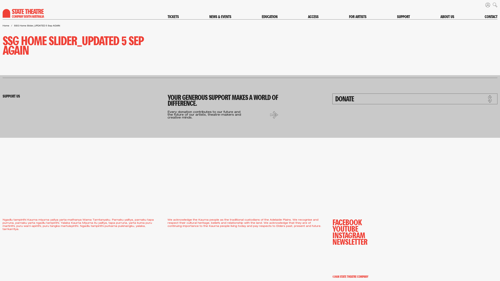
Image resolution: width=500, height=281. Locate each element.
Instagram (348, 235)
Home (6, 26)
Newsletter (349, 241)
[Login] (486, 6)
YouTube (345, 228)
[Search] (493, 6)
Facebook (347, 222)
